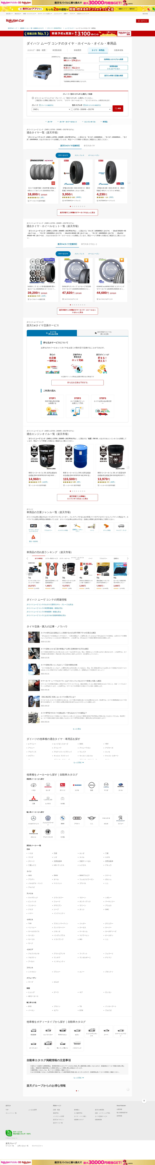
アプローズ (109, 748)
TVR (29, 923)
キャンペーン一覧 (11, 1113)
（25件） (111, 197)
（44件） (112, 482)
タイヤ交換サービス (101, 1116)
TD (81, 1006)
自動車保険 (98, 1119)
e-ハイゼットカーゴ (61, 744)
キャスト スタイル (86, 756)
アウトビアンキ (59, 953)
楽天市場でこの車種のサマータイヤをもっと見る (77, 212)
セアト (56, 1010)
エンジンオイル (89, 122)
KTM (81, 1010)
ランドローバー (59, 927)
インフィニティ (59, 913)
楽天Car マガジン (58, 1119)
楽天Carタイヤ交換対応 (70, 146)
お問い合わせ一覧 (22, 1146)
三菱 (106, 853)
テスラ (30, 909)
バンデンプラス (59, 935)
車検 (77, 50)
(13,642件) (105, 588)
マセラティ (32, 957)
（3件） (42, 197)
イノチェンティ (59, 961)
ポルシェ (108, 879)
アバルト (31, 961)
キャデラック (33, 897)
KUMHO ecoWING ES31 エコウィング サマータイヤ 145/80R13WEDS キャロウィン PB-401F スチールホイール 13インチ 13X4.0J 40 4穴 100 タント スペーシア (111, 288)
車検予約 (56, 1113)
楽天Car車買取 (99, 1110)
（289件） (78, 197)
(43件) (70, 588)
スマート (108, 875)
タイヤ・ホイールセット (68, 122)
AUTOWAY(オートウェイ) (72, 200)
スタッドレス (79, 155)
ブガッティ (109, 972)
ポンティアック (85, 901)
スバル (82, 857)
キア (81, 992)
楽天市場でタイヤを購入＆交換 (104, 333)
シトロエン (32, 972)
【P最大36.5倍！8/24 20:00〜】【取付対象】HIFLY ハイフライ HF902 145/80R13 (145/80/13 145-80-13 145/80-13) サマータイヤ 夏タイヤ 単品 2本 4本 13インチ (111, 189)
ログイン (144, 21)
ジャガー (83, 923)
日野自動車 (109, 861)
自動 (118, 50)
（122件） (45, 482)
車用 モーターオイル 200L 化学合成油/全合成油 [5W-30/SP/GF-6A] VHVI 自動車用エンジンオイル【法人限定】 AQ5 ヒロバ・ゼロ (77, 474)
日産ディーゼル (85, 861)
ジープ (56, 909)
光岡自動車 (58, 861)
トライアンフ (58, 939)
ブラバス (83, 883)
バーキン (31, 1010)
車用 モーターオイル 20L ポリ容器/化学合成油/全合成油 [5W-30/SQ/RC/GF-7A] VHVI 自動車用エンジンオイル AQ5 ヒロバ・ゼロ (112, 474)
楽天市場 (145, 14)
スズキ (107, 857)
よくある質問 (32, 1110)
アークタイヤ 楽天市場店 (37, 201)
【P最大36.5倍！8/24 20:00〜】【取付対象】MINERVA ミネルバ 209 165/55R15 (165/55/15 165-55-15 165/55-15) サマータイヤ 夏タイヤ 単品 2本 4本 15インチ (76, 189)
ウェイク (83, 752)
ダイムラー (109, 923)
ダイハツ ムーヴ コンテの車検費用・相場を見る (44, 612)
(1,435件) (36, 588)
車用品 (105, 122)
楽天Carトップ (12, 28)
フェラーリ (109, 953)
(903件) (87, 588)
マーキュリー (110, 901)
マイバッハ (58, 883)
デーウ (56, 992)
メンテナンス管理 (58, 1116)
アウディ (31, 879)
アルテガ (31, 887)
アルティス (32, 752)
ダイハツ (31, 861)
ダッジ (82, 909)
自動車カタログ (79, 1119)
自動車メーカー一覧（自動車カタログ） (32, 28)
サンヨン (108, 992)
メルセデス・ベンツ (35, 883)
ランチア (57, 957)
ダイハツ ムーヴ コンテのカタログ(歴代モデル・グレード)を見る (50, 604)
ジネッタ (57, 931)
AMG (30, 875)
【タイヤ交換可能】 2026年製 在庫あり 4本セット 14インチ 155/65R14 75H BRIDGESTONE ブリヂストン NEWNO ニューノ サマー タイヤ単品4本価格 (42, 189)
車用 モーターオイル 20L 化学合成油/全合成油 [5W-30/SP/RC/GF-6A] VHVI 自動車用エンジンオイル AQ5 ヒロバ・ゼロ (43, 474)
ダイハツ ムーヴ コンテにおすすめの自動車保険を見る (46, 615)
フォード (57, 901)
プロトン (57, 1006)
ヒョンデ (31, 992)
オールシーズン (93, 155)
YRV (106, 744)
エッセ (107, 752)
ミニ (106, 883)
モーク (30, 943)
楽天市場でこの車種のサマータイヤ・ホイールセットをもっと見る (77, 311)
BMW (56, 875)
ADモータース (33, 996)
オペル (56, 879)
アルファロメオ (33, 953)
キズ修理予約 (78, 1113)
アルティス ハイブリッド (63, 752)
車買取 (57, 50)
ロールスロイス (33, 931)
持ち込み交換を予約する (77, 382)
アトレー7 (57, 748)
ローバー (108, 927)
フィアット (83, 953)
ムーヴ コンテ (69, 28)
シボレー (108, 897)
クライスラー (58, 897)
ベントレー (32, 927)
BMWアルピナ (85, 875)
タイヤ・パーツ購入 (80, 1116)
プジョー (57, 972)
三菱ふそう (32, 865)
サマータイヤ (63, 155)
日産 (55, 853)
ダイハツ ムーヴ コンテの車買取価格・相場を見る (45, 608)
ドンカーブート (110, 1006)
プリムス (108, 905)
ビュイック (32, 901)
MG (81, 939)
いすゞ (56, 857)
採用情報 (119, 1116)
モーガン (31, 935)
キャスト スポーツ (111, 756)
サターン (83, 897)
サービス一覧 (10, 1146)
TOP (7, 1110)
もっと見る (77, 729)
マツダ (30, 857)
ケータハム (83, 931)
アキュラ (108, 865)
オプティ (31, 756)
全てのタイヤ (89, 146)
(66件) (53, 588)
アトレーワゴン (85, 748)
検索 (119, 108)
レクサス (83, 865)
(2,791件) (122, 588)
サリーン (83, 905)
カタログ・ (36, 50)
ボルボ (56, 982)
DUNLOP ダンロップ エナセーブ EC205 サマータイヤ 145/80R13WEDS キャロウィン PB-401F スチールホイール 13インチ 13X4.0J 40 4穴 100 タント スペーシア (76, 288)
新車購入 (77, 1110)
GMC (107, 909)
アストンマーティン (61, 923)
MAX (81, 744)
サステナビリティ (37, 1146)
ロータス (83, 927)
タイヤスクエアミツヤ (71, 299)
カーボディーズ (110, 931)
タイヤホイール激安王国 (37, 299)
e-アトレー (32, 744)
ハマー (30, 913)
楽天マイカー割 (58, 1123)
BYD (29, 1006)
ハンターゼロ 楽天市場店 (38, 485)
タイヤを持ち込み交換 (53, 333)
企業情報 (119, 1109)
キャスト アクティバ (61, 756)
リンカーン (32, 905)
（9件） (78, 482)
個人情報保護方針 (122, 1112)
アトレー (31, 748)
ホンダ (82, 853)
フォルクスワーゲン (87, 879)
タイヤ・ (98, 50)
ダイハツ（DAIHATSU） (54, 28)
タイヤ (50, 122)
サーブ (30, 982)
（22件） (43, 296)
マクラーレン (84, 935)
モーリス (31, 939)
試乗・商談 (56, 1110)
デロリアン (58, 905)
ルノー (82, 972)
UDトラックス (59, 865)
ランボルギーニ (85, 957)
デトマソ (108, 957)
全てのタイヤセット (89, 244)
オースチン (109, 935)
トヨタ (30, 853)
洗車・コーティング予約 (102, 1113)
